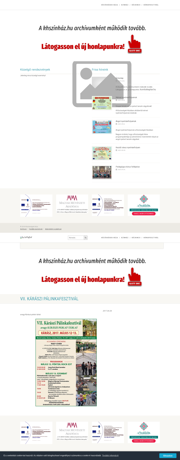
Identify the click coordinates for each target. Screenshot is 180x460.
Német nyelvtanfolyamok (126, 97)
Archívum (23, 229)
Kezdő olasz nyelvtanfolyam (128, 147)
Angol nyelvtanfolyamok (126, 121)
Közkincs (136, 5)
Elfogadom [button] (167, 456)
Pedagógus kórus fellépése (128, 167)
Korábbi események (35, 229)
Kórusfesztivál (151, 5)
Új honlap (119, 78)
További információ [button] (110, 455)
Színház (125, 5)
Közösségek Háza (109, 5)
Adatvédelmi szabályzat (53, 229)
